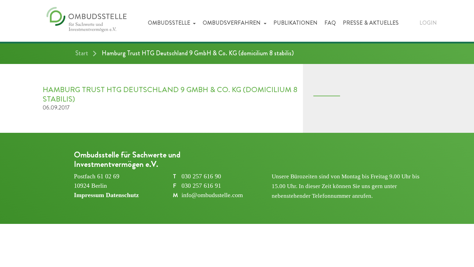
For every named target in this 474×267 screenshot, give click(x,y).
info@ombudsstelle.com (212, 195)
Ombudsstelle (170, 23)
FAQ (330, 23)
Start (81, 53)
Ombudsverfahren (232, 23)
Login (428, 23)
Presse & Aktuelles (371, 23)
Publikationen (295, 23)
